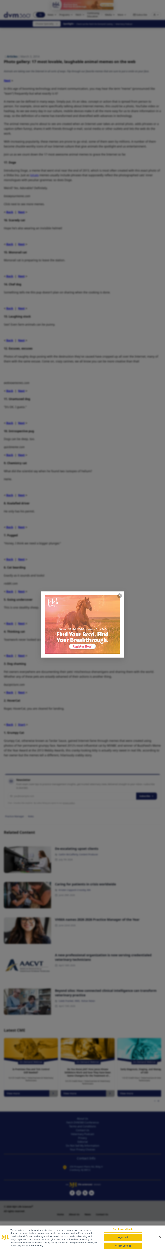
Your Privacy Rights (123, 1229)
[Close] (159, 1236)
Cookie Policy (36, 1245)
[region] (82, 1237)
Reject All (123, 1237)
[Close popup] (119, 595)
